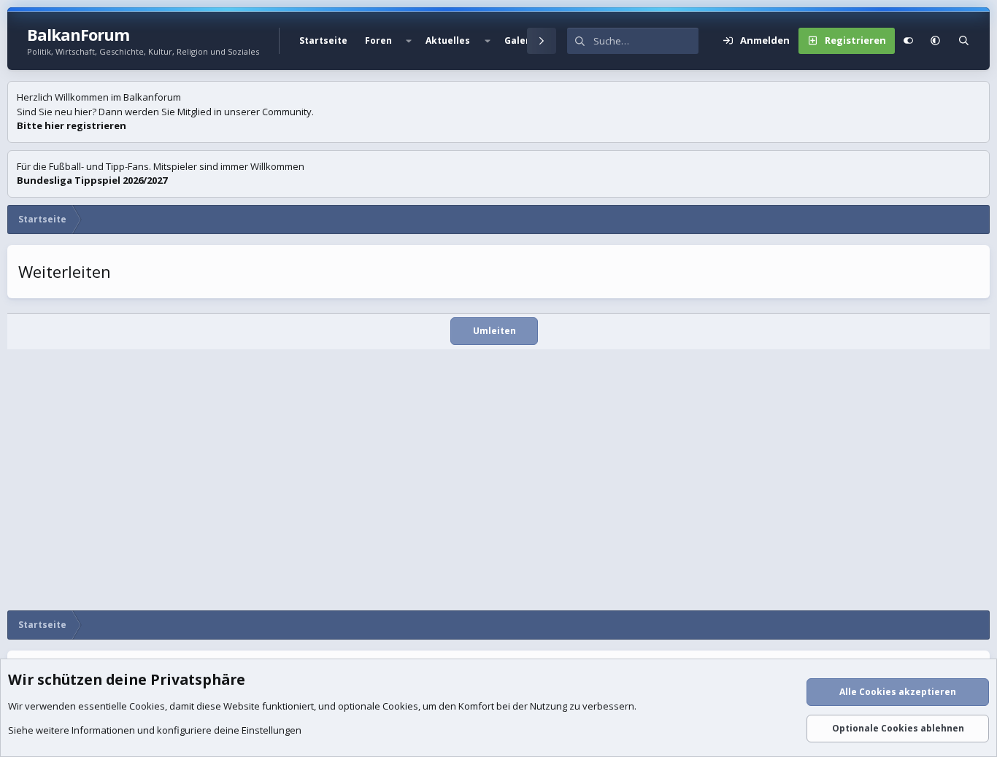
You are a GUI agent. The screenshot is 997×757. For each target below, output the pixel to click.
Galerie (521, 40)
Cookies (147, 706)
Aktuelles (448, 40)
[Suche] (964, 41)
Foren (378, 40)
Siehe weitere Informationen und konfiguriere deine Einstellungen (154, 730)
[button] (409, 41)
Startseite (323, 40)
